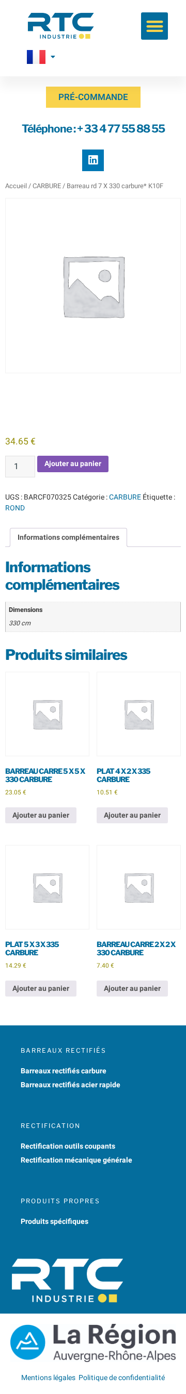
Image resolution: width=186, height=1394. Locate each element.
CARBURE (47, 186)
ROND (15, 508)
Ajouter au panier (72, 463)
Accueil (16, 186)
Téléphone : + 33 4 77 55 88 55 (93, 128)
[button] (154, 26)
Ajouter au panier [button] (40, 815)
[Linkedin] (93, 160)
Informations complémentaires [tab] (68, 537)
